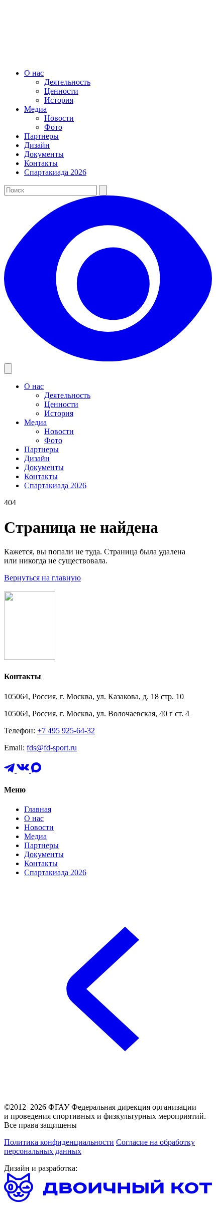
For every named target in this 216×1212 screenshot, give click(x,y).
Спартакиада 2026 (55, 172)
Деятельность (67, 82)
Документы (44, 154)
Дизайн (37, 145)
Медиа (35, 109)
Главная (37, 809)
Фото (53, 127)
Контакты (41, 163)
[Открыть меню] (8, 368)
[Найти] (103, 190)
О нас (34, 73)
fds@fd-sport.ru (52, 747)
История (58, 100)
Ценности (61, 91)
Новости (59, 118)
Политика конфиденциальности (59, 1142)
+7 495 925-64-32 (66, 730)
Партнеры (41, 136)
